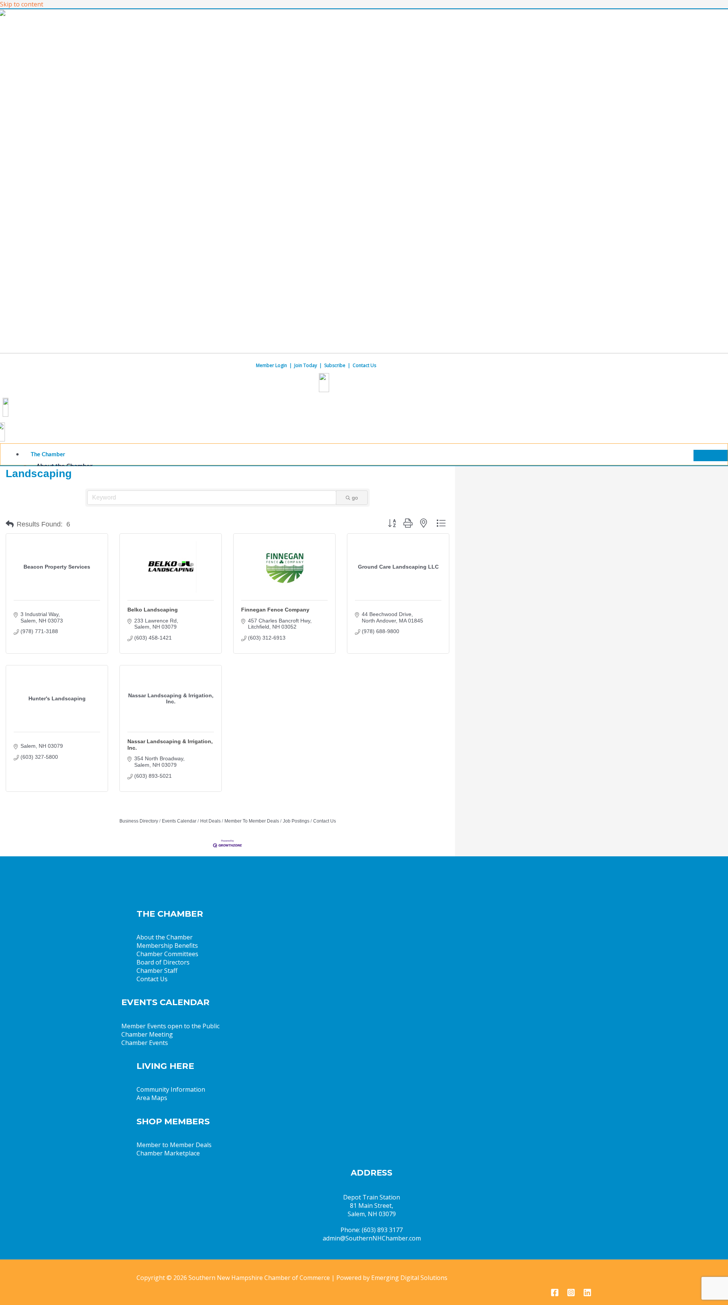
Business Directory (138, 821)
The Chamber (48, 454)
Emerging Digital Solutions (409, 1277)
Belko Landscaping (152, 610)
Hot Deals (210, 821)
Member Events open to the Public (170, 1026)
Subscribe (334, 365)
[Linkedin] (587, 1294)
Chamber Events (144, 1043)
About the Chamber (164, 937)
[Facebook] (555, 1294)
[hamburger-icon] (710, 455)
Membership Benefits (167, 945)
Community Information (170, 1089)
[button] (10, 524)
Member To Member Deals (251, 821)
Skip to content (21, 4)
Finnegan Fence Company (275, 610)
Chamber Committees (167, 954)
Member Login (271, 365)
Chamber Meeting (147, 1034)
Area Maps (151, 1098)
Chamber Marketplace (168, 1153)
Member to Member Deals (174, 1145)
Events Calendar (179, 821)
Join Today (305, 365)
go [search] (355, 498)
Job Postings (296, 821)
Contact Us (364, 365)
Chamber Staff (156, 970)
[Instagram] (571, 1294)
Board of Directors (163, 962)
